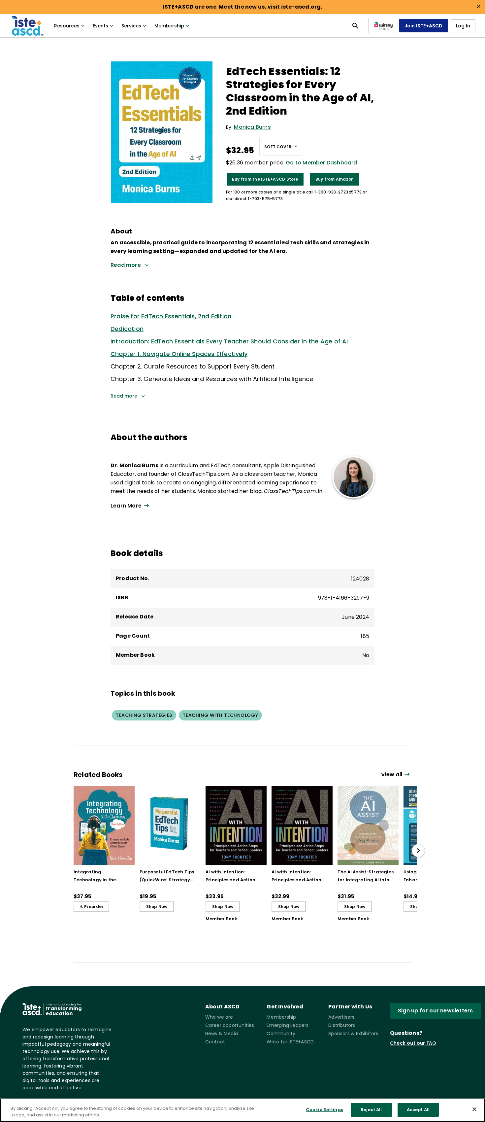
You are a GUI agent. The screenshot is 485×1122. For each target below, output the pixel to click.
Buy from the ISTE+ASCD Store (265, 179)
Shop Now (157, 906)
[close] (479, 6)
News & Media (221, 1033)
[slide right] (418, 850)
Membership (169, 25)
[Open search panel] (355, 26)
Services (131, 25)
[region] (242, 1110)
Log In (463, 25)
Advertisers (341, 1017)
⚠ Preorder (91, 906)
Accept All (418, 1109)
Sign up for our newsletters (435, 1010)
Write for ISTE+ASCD (290, 1041)
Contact (215, 1041)
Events (100, 25)
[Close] (474, 1109)
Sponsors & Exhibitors (353, 1033)
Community (281, 1033)
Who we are (219, 1017)
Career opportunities (229, 1025)
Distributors (341, 1025)
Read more (124, 396)
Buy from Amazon (334, 179)
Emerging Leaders (287, 1025)
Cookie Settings (324, 1109)
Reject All (371, 1109)
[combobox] (281, 146)
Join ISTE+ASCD (423, 25)
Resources (67, 25)
